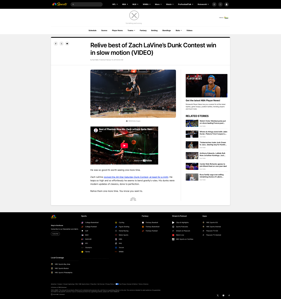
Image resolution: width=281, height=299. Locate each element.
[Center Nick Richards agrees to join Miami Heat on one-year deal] (192, 166)
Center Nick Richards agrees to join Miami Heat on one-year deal (213, 165)
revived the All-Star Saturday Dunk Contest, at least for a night (136, 177)
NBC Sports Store (84, 284)
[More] (214, 4)
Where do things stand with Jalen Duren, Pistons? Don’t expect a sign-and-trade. (213, 133)
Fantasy (143, 30)
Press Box (93, 284)
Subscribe (55, 234)
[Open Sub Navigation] (117, 4)
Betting (154, 30)
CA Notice (134, 284)
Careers (60, 284)
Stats (178, 30)
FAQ (77, 284)
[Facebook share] (56, 43)
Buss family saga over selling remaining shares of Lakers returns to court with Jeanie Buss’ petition (213, 175)
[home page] (59, 4)
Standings (166, 30)
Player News (117, 30)
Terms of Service (143, 284)
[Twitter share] (61, 43)
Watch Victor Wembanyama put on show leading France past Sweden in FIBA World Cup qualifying (213, 122)
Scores (104, 30)
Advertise (53, 284)
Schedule (92, 30)
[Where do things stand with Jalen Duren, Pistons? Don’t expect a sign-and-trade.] (192, 134)
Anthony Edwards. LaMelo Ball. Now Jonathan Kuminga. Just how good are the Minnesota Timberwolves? (212, 154)
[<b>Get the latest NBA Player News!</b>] (206, 86)
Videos (189, 30)
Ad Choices (101, 284)
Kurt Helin (95, 60)
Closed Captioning (68, 284)
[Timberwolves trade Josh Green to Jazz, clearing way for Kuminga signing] (192, 144)
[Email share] (67, 43)
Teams (130, 30)
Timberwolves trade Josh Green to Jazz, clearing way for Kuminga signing (213, 143)
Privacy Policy (110, 284)
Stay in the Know (57, 225)
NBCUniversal (63, 287)
